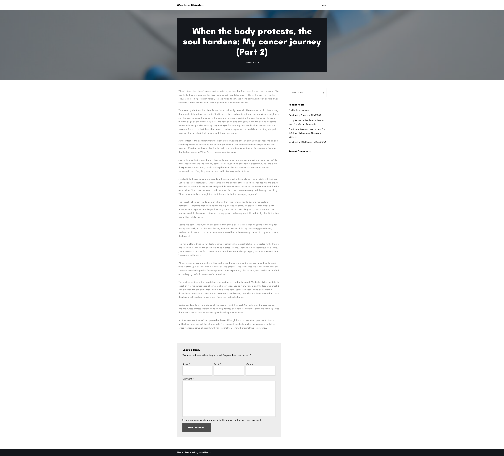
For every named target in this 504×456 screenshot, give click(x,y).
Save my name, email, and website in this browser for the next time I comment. (223, 420)
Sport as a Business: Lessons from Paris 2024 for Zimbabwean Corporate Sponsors (307, 133)
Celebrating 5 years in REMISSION (305, 115)
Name (186, 364)
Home (323, 5)
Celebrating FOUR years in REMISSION (307, 142)
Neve (180, 452)
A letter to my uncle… (299, 110)
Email (217, 364)
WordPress (205, 452)
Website (249, 364)
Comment (188, 378)
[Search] (323, 92)
